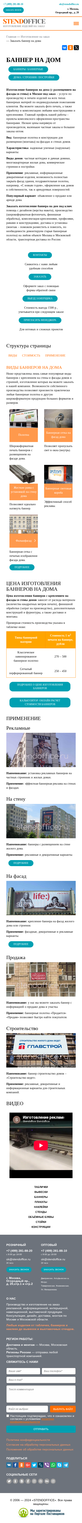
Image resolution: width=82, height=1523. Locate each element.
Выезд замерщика (40, 298)
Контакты (40, 255)
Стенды (41, 1212)
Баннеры (41, 1197)
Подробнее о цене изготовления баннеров (40, 686)
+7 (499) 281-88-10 (13, 4)
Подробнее (22, 567)
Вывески (41, 1192)
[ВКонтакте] (64, 47)
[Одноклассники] (70, 47)
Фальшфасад (24, 540)
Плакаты (41, 1202)
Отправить (41, 1429)
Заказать (40, 276)
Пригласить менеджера (40, 320)
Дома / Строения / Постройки (33, 77)
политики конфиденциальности (32, 1420)
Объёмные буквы (41, 1217)
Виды (12, 355)
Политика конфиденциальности (28, 1439)
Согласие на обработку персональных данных (38, 1444)
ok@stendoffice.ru (69, 4)
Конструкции (41, 1227)
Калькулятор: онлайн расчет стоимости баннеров (40, 702)
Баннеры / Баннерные (28, 69)
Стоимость (31, 355)
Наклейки (41, 1207)
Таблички (41, 1187)
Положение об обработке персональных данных (39, 1449)
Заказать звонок (13, 10)
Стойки (41, 1222)
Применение (55, 355)
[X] (76, 47)
